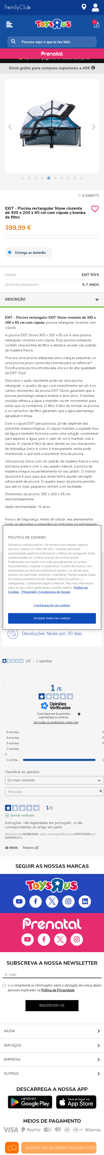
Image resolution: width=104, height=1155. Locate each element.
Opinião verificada (22, 815)
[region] (52, 577)
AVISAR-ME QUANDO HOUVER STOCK (61, 1148)
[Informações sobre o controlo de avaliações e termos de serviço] (79, 714)
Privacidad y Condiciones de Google (45, 592)
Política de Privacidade (57, 990)
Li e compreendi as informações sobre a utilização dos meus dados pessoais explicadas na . (54, 988)
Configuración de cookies (52, 605)
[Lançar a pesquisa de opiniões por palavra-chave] (101, 791)
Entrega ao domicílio (30, 253)
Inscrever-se (52, 1005)
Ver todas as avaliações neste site (56, 722)
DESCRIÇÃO (15, 299)
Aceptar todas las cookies (52, 618)
